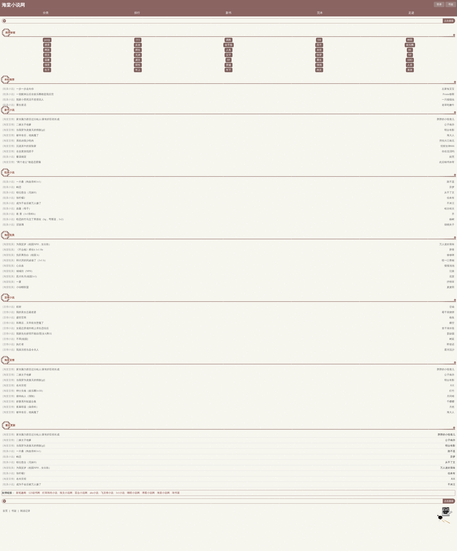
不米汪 (450, 203)
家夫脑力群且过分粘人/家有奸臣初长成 (37, 119)
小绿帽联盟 (22, 287)
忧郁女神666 (447, 146)
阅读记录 (25, 511)
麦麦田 (450, 287)
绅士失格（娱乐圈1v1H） (30, 390)
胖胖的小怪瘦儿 (445, 119)
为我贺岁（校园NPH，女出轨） (33, 244)
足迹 (411, 12)
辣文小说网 (66, 493)
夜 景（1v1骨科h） (26, 214)
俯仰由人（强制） (26, 396)
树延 (451, 339)
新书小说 (9, 110)
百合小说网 (81, 493)
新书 (228, 12)
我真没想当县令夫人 (27, 349)
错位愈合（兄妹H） (27, 192)
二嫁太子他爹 (23, 124)
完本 (320, 12)
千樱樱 (450, 401)
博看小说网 (148, 493)
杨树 (451, 219)
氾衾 (451, 271)
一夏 (18, 282)
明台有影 (449, 130)
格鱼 (451, 317)
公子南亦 (449, 124)
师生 (137, 50)
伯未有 (450, 198)
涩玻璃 (20, 224)
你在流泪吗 (448, 151)
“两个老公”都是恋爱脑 (28, 162)
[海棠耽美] (8, 467)
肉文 (319, 70)
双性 (137, 65)
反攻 (137, 45)
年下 (228, 70)
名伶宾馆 (21, 385)
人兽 (409, 65)
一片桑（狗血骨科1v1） (29, 181)
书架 (450, 4)
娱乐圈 (410, 45)
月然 (451, 407)
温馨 (47, 60)
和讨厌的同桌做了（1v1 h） (31, 260)
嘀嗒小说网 (133, 493)
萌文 (47, 55)
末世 (319, 50)
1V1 (138, 40)
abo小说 (94, 493)
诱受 (47, 45)
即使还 (450, 344)
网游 (47, 50)
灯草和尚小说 (49, 493)
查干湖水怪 (448, 328)
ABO (409, 60)
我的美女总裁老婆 (26, 312)
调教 (228, 40)
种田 (409, 40)
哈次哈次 (449, 208)
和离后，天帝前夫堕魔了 (30, 323)
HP (228, 60)
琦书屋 (176, 493)
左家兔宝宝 (448, 89)
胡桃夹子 (449, 224)
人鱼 (228, 50)
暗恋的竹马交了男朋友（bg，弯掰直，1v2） (40, 219)
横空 (451, 323)
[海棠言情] (8, 119)
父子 (228, 55)
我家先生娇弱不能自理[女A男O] (34, 333)
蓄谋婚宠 (21, 156)
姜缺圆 (450, 333)
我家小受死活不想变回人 (30, 99)
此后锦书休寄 (446, 162)
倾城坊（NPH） (25, 271)
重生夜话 (21, 105)
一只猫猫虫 (448, 99)
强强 (319, 65)
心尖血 (20, 265)
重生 (319, 60)
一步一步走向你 (25, 89)
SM (319, 40)
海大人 (450, 135)
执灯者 (20, 344)
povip (47, 40)
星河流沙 (449, 349)
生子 (47, 70)
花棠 (451, 276)
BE (409, 50)
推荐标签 (10, 32)
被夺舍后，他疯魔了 (27, 135)
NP (409, 55)
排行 (137, 12)
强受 (47, 65)
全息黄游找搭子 (25, 151)
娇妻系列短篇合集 (26, 401)
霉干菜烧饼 (448, 312)
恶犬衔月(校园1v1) (26, 276)
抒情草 (450, 282)
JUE (452, 385)
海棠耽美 (9, 235)
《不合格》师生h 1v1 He (29, 249)
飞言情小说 (107, 493)
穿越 (228, 65)
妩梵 (451, 156)
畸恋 (18, 187)
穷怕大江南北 (446, 140)
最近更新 (10, 425)
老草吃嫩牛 (448, 105)
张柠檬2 (20, 198)
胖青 (451, 249)
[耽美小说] (8, 89)
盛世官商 (21, 317)
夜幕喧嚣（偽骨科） (27, 407)
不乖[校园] (22, 339)
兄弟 (137, 55)
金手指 (228, 45)
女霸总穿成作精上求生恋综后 (32, 328)
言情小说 (9, 297)
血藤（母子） (23, 208)
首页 (5, 511)
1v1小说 (120, 493)
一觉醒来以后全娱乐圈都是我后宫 (35, 94)
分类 (46, 12)
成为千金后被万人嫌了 (28, 203)
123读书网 (34, 493)
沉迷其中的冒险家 (26, 146)
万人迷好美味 (446, 244)
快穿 (319, 55)
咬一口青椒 (448, 260)
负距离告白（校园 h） (28, 255)
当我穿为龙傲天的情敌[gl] (30, 130)
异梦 (451, 187)
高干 (319, 45)
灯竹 (451, 390)
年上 (137, 70)
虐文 (137, 60)
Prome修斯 (448, 94)
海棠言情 (9, 360)
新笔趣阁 (21, 493)
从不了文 (449, 192)
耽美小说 (9, 172)
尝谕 (451, 307)
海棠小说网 (13, 5)
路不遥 (450, 181)
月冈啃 (450, 396)
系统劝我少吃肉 (25, 140)
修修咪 (450, 255)
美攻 (409, 70)
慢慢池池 (449, 265)
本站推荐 (9, 79)
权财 (18, 307)
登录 (439, 4)
